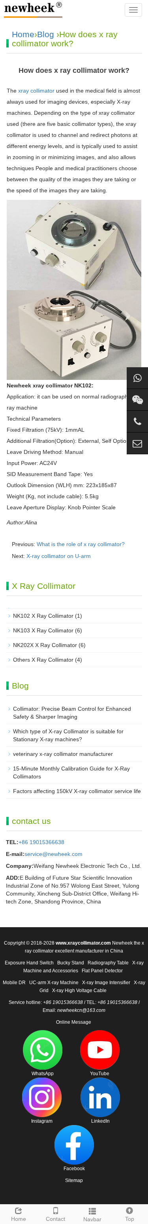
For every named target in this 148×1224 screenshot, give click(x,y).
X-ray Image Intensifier (106, 982)
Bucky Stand (70, 963)
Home (23, 34)
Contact (55, 1219)
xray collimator (36, 90)
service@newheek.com (53, 854)
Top (129, 1219)
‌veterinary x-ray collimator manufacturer (63, 754)
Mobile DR (14, 982)
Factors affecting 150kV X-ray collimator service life (77, 791)
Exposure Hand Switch (29, 963)
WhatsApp (43, 1073)
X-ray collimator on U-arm (58, 556)
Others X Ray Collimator (43, 660)
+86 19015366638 (41, 842)
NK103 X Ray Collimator (43, 630)
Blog (45, 34)
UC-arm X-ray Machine (54, 982)
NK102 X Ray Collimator (43, 616)
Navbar (92, 1219)
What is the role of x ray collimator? (81, 544)
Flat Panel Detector (102, 971)
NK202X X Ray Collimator (45, 645)
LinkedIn (100, 1121)
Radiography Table (108, 963)
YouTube (99, 1073)
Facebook (74, 1168)
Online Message (73, 1022)
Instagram (41, 1121)
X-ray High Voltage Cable (79, 990)
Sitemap (74, 1180)
